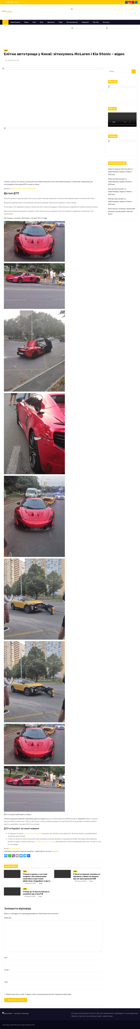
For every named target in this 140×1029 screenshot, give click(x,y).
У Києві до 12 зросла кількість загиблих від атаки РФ (36, 893)
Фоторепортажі (72, 22)
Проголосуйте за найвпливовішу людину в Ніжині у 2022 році (120, 172)
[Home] (5, 22)
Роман (110, 179)
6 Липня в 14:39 (29, 896)
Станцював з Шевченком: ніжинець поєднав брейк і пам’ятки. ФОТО (121, 211)
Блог (41, 22)
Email (6, 970)
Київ (34, 22)
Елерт (40, 883)
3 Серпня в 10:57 (30, 883)
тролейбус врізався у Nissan (45, 841)
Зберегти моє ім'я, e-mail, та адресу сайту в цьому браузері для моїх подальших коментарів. (38, 994)
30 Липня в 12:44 (80, 881)
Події (60, 22)
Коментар (7, 918)
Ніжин (26, 22)
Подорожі (85, 22)
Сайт (6, 982)
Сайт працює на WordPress (10, 1025)
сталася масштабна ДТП (32, 833)
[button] (137, 22)
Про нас (96, 22)
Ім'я (6, 957)
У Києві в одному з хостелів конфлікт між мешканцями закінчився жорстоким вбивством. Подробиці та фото (36, 877)
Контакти (106, 22)
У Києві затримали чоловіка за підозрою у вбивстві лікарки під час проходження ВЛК (86, 876)
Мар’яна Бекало (14, 848)
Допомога (51, 22)
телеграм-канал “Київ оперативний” (23, 189)
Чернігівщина (15, 22)
